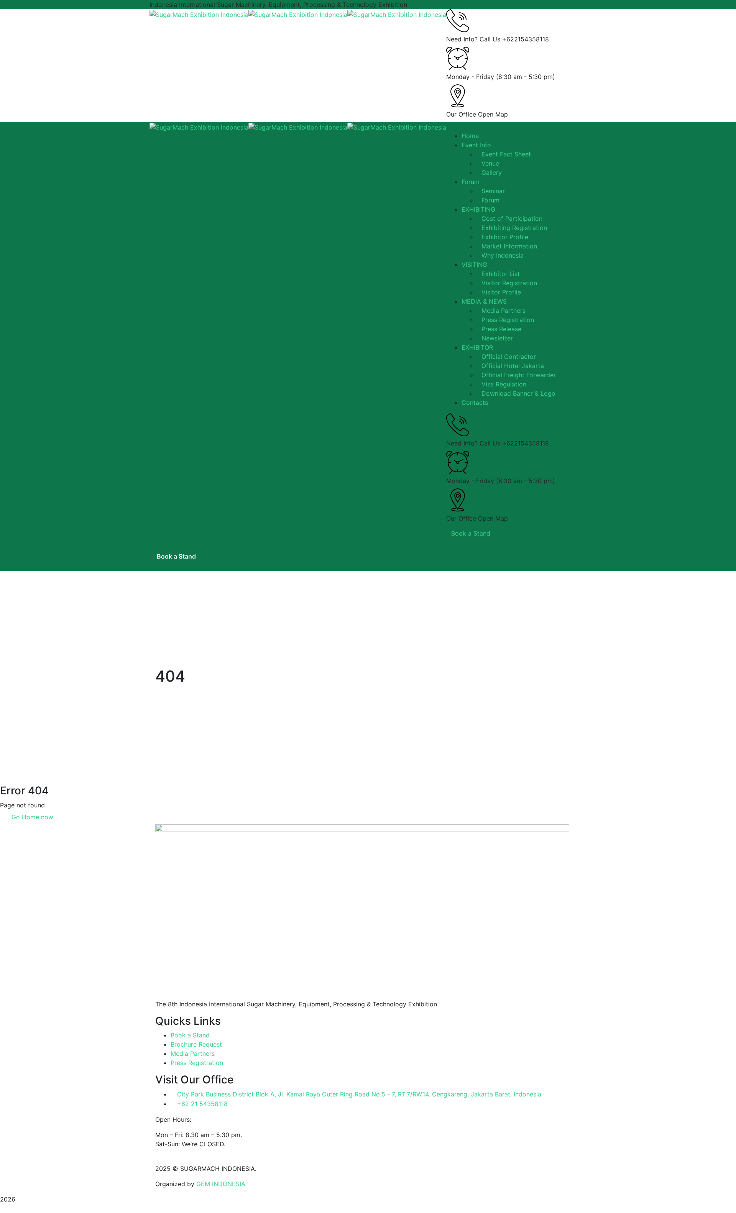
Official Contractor (508, 356)
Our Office (461, 114)
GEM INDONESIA (220, 1184)
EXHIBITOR (477, 347)
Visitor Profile (501, 292)
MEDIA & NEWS (484, 301)
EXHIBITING (478, 209)
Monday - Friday (470, 77)
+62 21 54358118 (202, 1104)
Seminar (493, 191)
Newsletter (497, 338)
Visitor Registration (509, 283)
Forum (490, 200)
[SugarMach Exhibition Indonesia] (199, 14)
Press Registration (507, 320)
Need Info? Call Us (473, 39)
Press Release (501, 329)
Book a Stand (470, 533)
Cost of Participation (511, 218)
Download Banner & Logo (518, 393)
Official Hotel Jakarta (512, 366)
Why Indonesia (502, 255)
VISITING (474, 264)
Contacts (475, 402)
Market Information (509, 246)
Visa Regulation (503, 384)
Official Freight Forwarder (518, 375)
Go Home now (31, 817)
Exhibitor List (500, 274)
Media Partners (503, 310)
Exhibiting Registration (514, 228)
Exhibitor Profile (504, 237)
